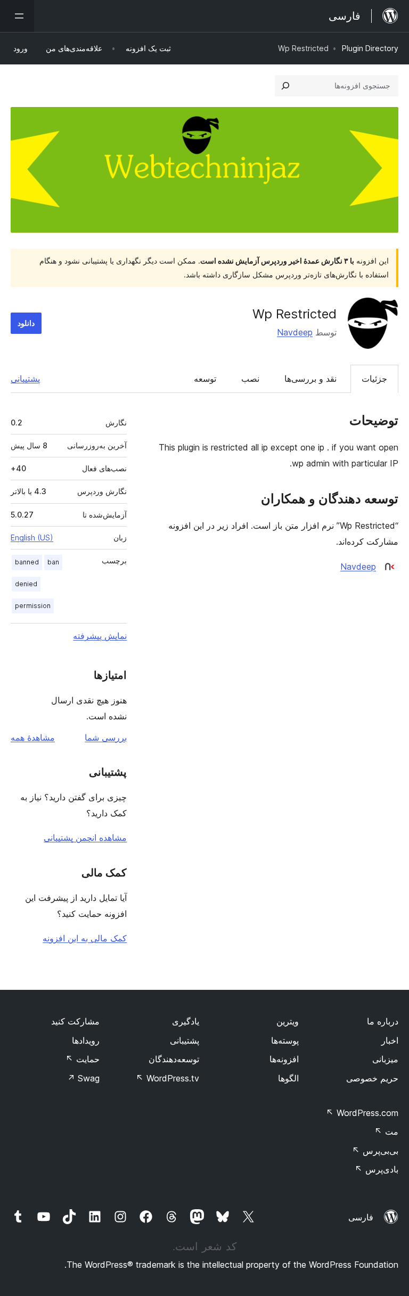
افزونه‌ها (284, 1059)
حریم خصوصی (372, 1078)
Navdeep (295, 332)
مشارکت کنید (75, 1021)
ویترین (287, 1021)
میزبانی (385, 1059)
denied (26, 584)
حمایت (83, 1059)
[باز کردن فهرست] (17, 16)
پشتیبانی (25, 378)
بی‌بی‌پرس (375, 1150)
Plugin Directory (370, 48)
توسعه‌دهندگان (174, 1059)
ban (53, 562)
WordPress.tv (167, 1078)
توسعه (205, 378)
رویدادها (86, 1040)
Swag (83, 1078)
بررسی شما (106, 737)
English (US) (32, 537)
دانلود (26, 322)
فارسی (360, 1217)
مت (386, 1131)
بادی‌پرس (376, 1169)
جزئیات (374, 378)
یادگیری (185, 1021)
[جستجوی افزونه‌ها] (285, 85)
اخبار (389, 1040)
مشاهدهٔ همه (33, 737)
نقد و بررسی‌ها (310, 378)
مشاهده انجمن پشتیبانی (85, 837)
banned (27, 562)
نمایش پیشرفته (100, 635)
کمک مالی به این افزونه (85, 938)
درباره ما (382, 1021)
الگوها (288, 1078)
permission (33, 606)
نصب (250, 378)
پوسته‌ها (285, 1040)
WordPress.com (362, 1113)
